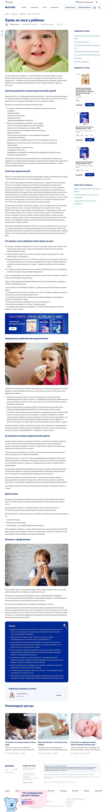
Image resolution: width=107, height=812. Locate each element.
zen (13, 769)
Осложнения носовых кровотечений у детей (87, 55)
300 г (78, 135)
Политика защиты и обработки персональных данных (41, 801)
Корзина (93, 7)
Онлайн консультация (85, 2)
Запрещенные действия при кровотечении (86, 51)
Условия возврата (69, 801)
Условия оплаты (69, 803)
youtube (16, 769)
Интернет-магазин (70, 7)
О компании (63, 791)
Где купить (75, 791)
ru (97, 2)
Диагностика (77, 58)
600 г (82, 135)
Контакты (86, 791)
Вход (98, 7)
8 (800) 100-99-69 (29, 766)
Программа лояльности (84, 7)
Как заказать (68, 805)
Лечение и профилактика (81, 62)
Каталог (23, 7)
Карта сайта (98, 791)
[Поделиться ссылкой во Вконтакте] (2, 31)
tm (9, 769)
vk (6, 769)
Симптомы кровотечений (81, 42)
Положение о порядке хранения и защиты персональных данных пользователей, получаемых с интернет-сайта (47, 806)
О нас (44, 7)
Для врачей (54, 7)
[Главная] (10, 7)
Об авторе (58, 695)
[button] (84, 124)
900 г (87, 135)
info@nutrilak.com (9, 772)
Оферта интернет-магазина (35, 798)
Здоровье (22, 14)
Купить (12, 328)
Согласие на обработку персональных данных (75, 798)
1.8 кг (91, 135)
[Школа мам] (2, 35)
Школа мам (34, 7)
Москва (10, 2)
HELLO (26, 803)
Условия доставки (33, 803)
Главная (7, 14)
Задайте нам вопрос (28, 782)
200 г (78, 100)
